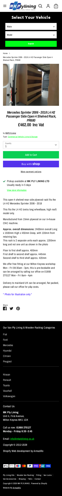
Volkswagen (9, 396)
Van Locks (47, 475)
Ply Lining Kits (9, 475)
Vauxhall (7, 391)
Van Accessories (9, 478)
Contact (38, 478)
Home (5, 53)
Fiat (5, 334)
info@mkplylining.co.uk (22, 439)
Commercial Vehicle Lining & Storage (23, 136)
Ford (5, 340)
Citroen (7, 356)
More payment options (31, 171)
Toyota (6, 385)
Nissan (6, 374)
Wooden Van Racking (25, 475)
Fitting (38, 475)
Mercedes (8, 345)
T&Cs (30, 478)
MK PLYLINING (24, 483)
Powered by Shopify (39, 483)
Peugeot (7, 361)
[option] (31, 85)
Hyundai (7, 350)
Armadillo (17, 487)
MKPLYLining (10, 133)
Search (31, 43)
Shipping (22, 478)
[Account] (48, 5)
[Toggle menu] (5, 6)
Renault (7, 380)
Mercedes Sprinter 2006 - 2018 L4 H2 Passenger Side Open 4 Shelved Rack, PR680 (28, 58)
